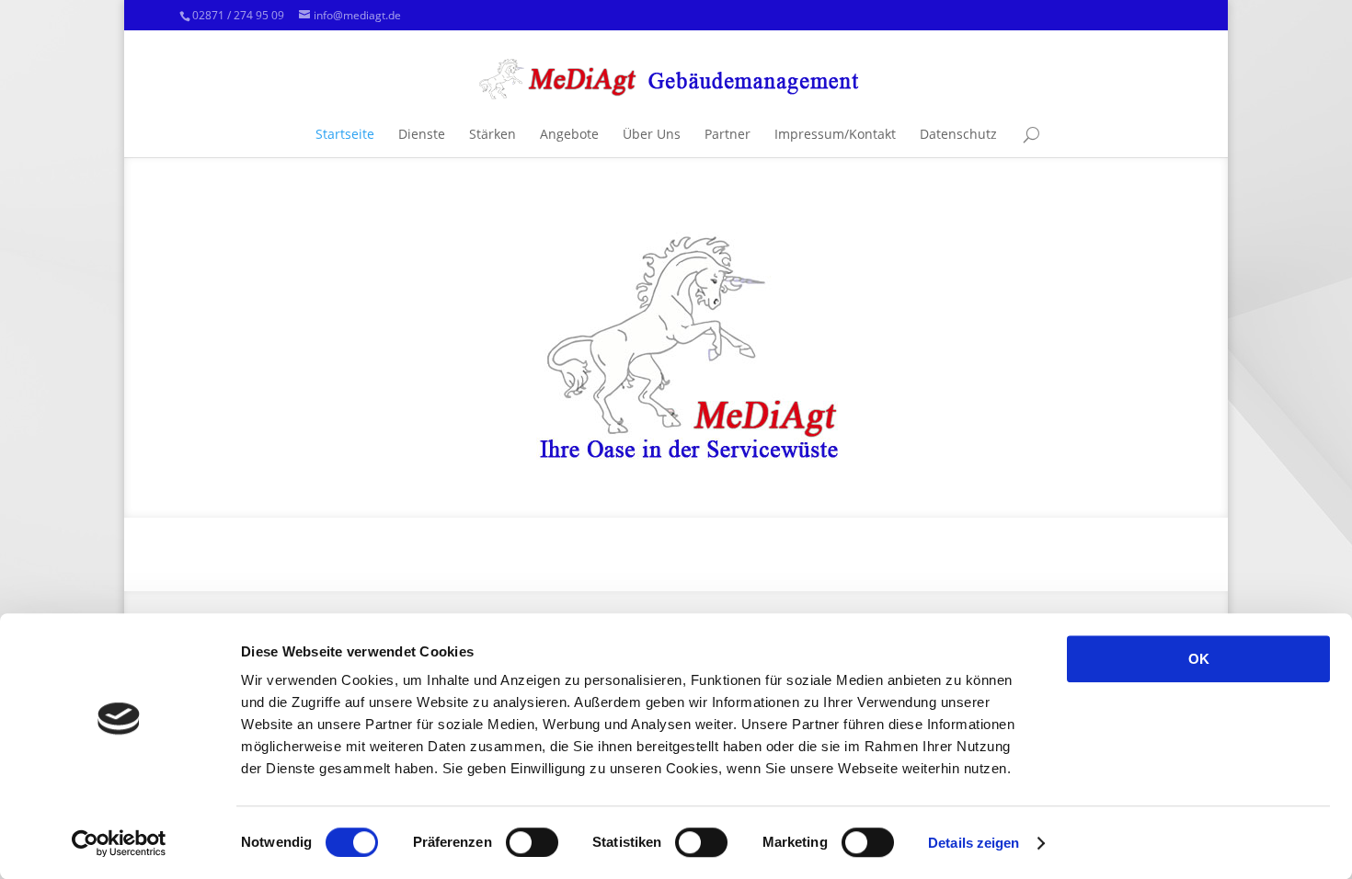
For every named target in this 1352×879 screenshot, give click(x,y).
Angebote (569, 134)
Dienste (421, 134)
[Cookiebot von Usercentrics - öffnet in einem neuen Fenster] (119, 843)
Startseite (344, 134)
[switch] (532, 842)
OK (1198, 659)
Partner (727, 134)
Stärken (492, 134)
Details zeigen (973, 842)
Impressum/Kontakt (835, 134)
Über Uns (652, 134)
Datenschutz (958, 134)
